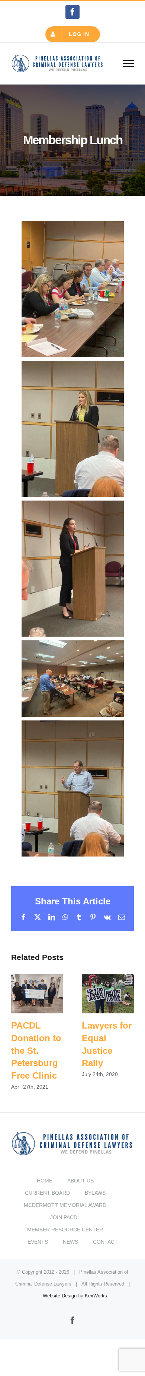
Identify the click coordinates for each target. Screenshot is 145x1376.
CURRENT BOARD (47, 1193)
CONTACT (105, 1242)
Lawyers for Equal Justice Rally (108, 993)
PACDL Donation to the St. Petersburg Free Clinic (37, 993)
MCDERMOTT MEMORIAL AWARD (65, 1205)
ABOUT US (80, 1181)
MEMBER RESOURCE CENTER (65, 1230)
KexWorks (96, 1296)
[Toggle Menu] (128, 63)
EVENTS (38, 1242)
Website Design (60, 1296)
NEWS (70, 1242)
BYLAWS (95, 1193)
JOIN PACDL (65, 1217)
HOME (44, 1181)
